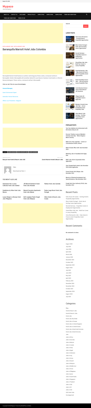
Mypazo (8, 6)
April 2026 (68, 252)
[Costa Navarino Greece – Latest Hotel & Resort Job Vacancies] (70, 88)
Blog (67, 308)
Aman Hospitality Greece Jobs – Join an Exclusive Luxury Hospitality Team (81, 81)
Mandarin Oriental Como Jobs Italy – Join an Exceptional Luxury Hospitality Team (81, 107)
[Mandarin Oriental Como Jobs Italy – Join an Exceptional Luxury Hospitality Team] (70, 104)
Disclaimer (22, 14)
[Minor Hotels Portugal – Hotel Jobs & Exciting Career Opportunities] (70, 45)
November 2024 (70, 286)
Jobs (67, 334)
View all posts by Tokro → (19, 171)
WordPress (24, 405)
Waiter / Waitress (33, 152)
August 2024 (69, 294)
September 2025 (70, 265)
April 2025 (68, 278)
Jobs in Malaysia (70, 363)
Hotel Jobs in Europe (71, 321)
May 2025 (68, 275)
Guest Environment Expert (10, 92)
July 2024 (68, 296)
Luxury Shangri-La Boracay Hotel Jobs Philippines (12, 198)
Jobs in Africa (69, 337)
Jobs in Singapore (70, 379)
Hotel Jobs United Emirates (73, 332)
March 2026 (69, 254)
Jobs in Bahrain (70, 342)
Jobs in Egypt (69, 350)
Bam (30, 405)
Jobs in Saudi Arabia (71, 376)
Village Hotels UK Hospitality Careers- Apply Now (80, 97)
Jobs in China (69, 347)
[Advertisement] (33, 33)
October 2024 (69, 288)
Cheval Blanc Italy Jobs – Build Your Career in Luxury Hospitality (81, 64)
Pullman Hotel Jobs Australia (52, 184)
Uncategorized (70, 395)
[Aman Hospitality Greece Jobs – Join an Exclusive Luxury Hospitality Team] (70, 80)
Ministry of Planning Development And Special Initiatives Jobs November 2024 (76, 178)
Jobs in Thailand (70, 382)
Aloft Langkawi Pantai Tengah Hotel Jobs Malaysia (31, 198)
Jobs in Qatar (69, 374)
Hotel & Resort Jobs (8, 46)
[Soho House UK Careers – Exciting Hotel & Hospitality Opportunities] (70, 37)
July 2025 (68, 270)
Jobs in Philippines (71, 371)
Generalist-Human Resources (10, 96)
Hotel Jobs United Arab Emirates (74, 329)
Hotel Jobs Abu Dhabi (71, 318)
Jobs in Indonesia (70, 353)
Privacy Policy (31, 14)
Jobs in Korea (69, 358)
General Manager (12, 152)
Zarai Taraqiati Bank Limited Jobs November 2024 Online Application (77, 166)
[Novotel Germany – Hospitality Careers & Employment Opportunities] (70, 53)
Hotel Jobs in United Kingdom (74, 324)
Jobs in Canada (70, 345)
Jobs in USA (69, 390)
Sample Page (41, 14)
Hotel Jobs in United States (73, 326)
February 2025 (69, 281)
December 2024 (70, 283)
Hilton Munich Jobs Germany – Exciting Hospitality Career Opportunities (80, 116)
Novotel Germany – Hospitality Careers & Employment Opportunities (80, 55)
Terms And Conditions (70, 14)
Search (68, 23)
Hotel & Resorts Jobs (19, 46)
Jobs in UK (69, 387)
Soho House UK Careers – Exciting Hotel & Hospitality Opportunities (81, 38)
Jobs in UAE (69, 384)
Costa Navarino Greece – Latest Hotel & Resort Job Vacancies (81, 89)
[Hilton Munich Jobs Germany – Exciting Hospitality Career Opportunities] (70, 114)
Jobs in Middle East (71, 366)
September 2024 (70, 291)
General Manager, (8, 88)
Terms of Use (21, 18)
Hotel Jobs (69, 316)
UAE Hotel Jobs (70, 392)
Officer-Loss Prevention (9, 100)
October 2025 (69, 262)
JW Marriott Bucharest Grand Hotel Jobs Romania (31, 184)
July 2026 (68, 246)
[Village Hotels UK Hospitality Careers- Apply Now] (70, 96)
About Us (6, 14)
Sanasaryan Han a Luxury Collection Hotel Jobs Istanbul (11, 184)
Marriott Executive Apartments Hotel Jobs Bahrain (32, 191)
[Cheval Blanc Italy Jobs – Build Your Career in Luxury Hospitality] (70, 62)
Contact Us (14, 14)
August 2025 (69, 267)
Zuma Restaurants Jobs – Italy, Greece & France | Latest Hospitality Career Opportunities (81, 73)
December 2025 (70, 259)
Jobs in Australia (70, 340)
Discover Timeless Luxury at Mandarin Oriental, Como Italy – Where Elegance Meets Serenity (75, 135)
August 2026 (69, 244)
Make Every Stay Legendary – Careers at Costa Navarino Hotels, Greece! (76, 142)
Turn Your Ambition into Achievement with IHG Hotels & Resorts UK (76, 129)
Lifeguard (18, 100)
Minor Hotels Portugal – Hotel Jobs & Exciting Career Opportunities (81, 46)
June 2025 (68, 273)
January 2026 (69, 257)
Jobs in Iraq (69, 355)
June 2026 (68, 249)
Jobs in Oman (69, 368)
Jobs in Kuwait (70, 361)
